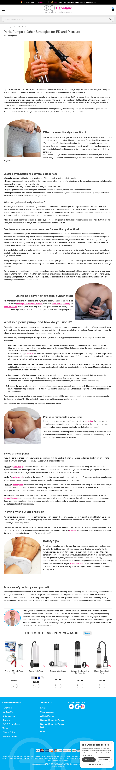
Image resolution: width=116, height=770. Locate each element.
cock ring (66, 304)
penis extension (10, 307)
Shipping (6, 720)
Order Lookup (8, 716)
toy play (72, 530)
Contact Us (7, 712)
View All (87, 633)
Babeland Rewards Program (52, 720)
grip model (18, 477)
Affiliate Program (47, 716)
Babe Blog (7, 27)
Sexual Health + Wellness (23, 27)
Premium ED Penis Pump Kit (14, 672)
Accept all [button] (89, 759)
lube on (30, 353)
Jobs (42, 731)
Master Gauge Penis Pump (101, 672)
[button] (3, 10)
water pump (18, 485)
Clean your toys (76, 563)
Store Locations (47, 712)
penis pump (57, 304)
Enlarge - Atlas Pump (58, 671)
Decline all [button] (104, 759)
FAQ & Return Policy (11, 724)
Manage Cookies (9, 736)
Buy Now (14, 686)
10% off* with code (33, 2)
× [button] (111, 743)
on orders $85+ (73, 2)
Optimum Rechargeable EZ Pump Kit (80, 672)
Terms (5, 728)
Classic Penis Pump (36, 671)
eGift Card (7, 708)
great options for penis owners (29, 304)
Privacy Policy (8, 732)
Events (43, 708)
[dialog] (97, 754)
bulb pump (18, 466)
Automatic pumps (11, 498)
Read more (90, 755)
